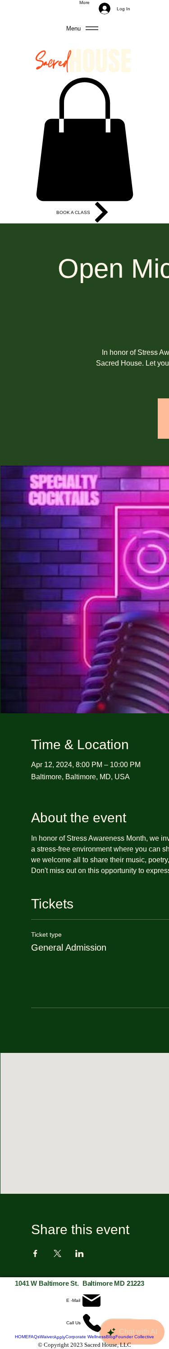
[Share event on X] (57, 1253)
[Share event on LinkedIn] (79, 1253)
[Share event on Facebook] (35, 1253)
